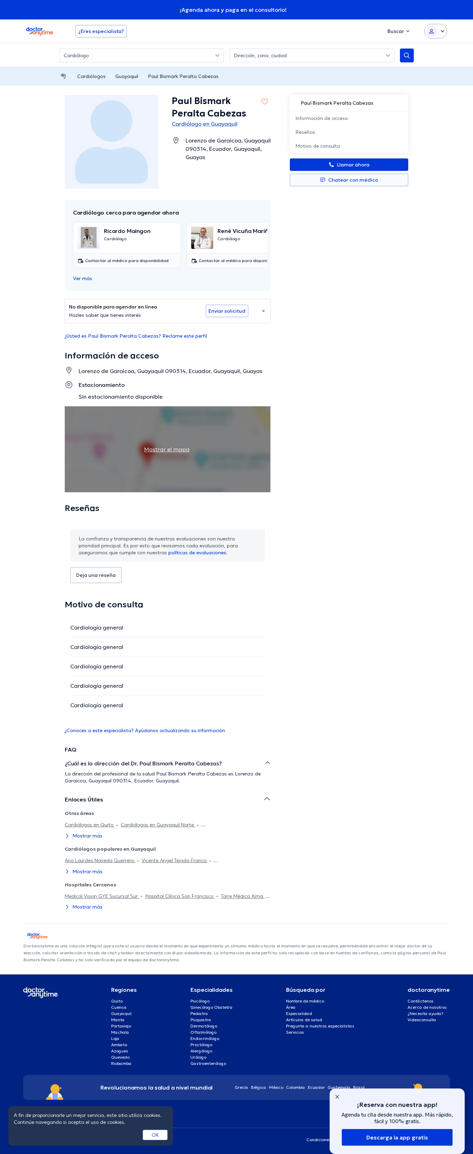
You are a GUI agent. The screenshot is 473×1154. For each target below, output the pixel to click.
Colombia (295, 1087)
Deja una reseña (96, 575)
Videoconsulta (422, 1019)
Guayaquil (126, 76)
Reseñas (305, 132)
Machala (120, 1032)
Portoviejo (121, 1026)
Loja (115, 1038)
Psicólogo (199, 1001)
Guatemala (339, 1087)
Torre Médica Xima (243, 896)
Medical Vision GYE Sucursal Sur (102, 896)
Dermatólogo (203, 1026)
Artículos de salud (304, 1019)
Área (291, 1007)
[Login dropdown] (435, 31)
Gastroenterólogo (208, 1063)
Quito (117, 1001)
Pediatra (199, 1013)
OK (155, 1135)
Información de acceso (321, 118)
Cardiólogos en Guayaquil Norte (158, 825)
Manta (118, 1019)
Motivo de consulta (317, 146)
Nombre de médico (305, 1001)
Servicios (295, 1032)
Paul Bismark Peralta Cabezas (183, 76)
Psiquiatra (200, 1019)
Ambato (119, 1044)
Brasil (359, 1087)
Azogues (119, 1050)
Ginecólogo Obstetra (211, 1007)
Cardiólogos (91, 76)
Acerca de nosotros (427, 1007)
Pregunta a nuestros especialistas (320, 1026)
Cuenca (119, 1007)
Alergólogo (201, 1050)
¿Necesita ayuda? (426, 1013)
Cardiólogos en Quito (90, 825)
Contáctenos (421, 1001)
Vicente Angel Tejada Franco (175, 860)
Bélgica (258, 1087)
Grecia (241, 1087)
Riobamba (121, 1063)
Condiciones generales (329, 1139)
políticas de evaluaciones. (197, 552)
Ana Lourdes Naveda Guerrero (100, 860)
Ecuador (316, 1087)
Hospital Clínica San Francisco (180, 896)
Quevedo (120, 1057)
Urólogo (198, 1057)
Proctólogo (201, 1044)
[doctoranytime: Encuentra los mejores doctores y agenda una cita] (63, 76)
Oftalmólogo (203, 1032)
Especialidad (299, 1013)
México (276, 1087)
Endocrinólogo (204, 1038)
